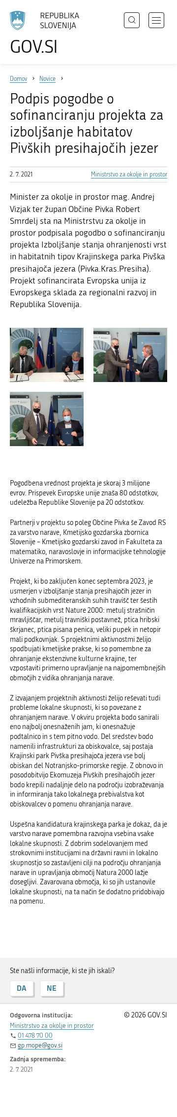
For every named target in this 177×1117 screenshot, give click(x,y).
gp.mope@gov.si (40, 1045)
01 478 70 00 (35, 1035)
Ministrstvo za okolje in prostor (129, 174)
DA (22, 988)
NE (52, 988)
